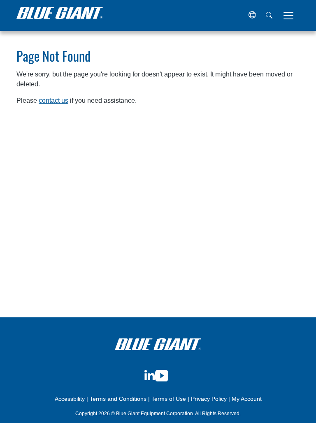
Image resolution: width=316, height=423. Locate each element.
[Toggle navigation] (288, 15)
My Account (247, 398)
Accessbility (70, 398)
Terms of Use (168, 398)
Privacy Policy (209, 398)
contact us (53, 100)
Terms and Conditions (118, 398)
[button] (252, 15)
